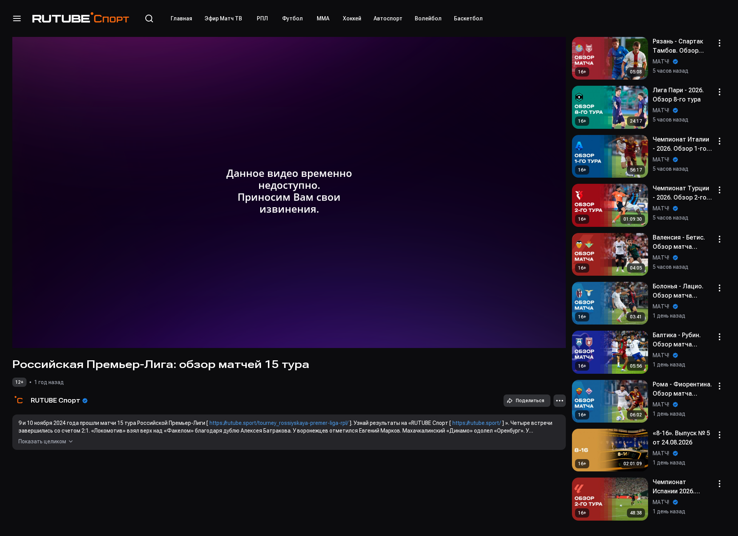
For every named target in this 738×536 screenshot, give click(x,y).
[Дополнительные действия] (560, 401)
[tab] (181, 18)
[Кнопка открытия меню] (17, 18)
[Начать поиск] (149, 18)
